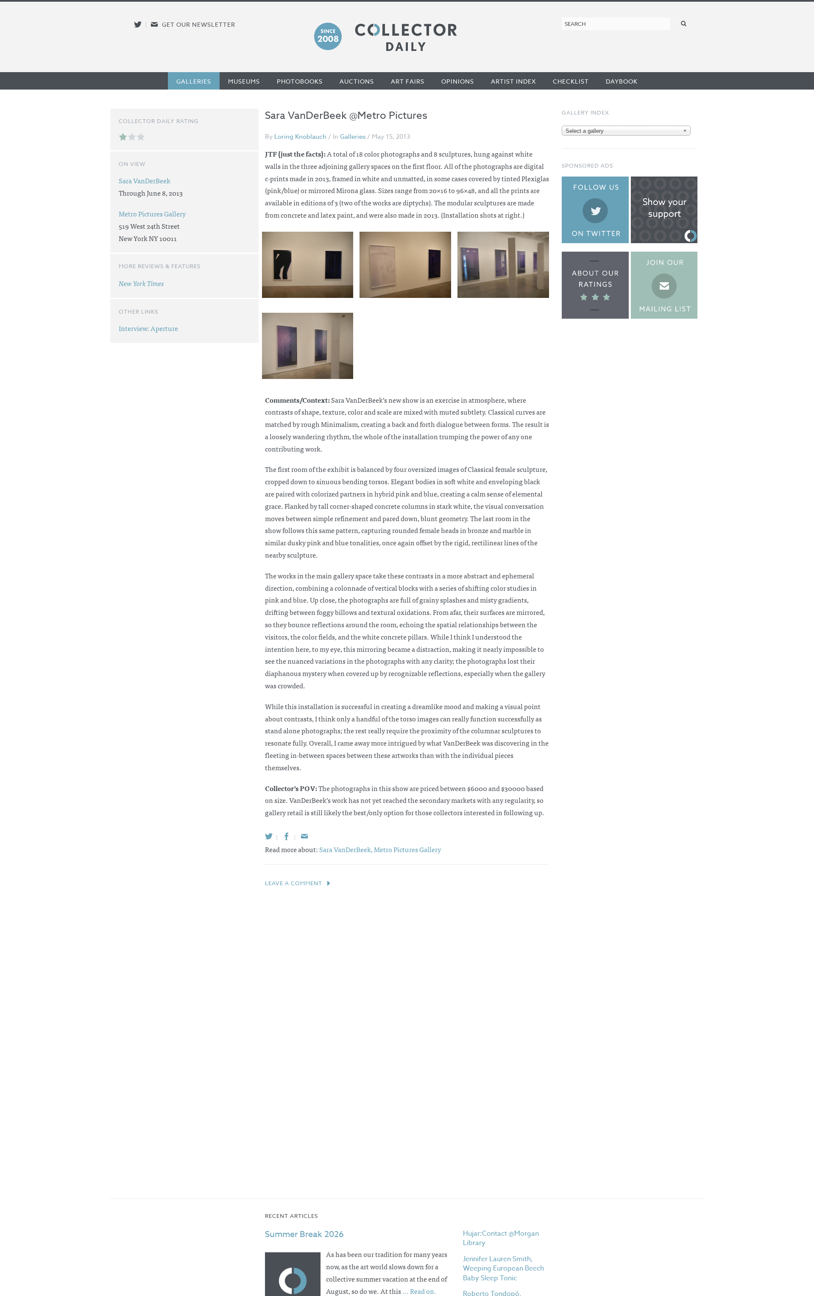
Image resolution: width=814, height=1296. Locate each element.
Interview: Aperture (148, 328)
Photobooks (300, 81)
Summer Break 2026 (304, 1234)
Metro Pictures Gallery (407, 849)
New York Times (141, 283)
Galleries (193, 81)
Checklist (571, 81)
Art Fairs (407, 81)
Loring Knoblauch (300, 136)
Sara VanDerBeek (144, 180)
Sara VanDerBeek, (346, 849)
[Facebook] (286, 836)
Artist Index (513, 81)
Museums (244, 81)
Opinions (457, 81)
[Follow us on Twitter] (138, 24)
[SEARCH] (683, 23)
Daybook (622, 81)
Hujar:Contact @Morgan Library (501, 1238)
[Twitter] (269, 836)
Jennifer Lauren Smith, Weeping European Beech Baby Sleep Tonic (503, 1268)
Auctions (357, 81)
